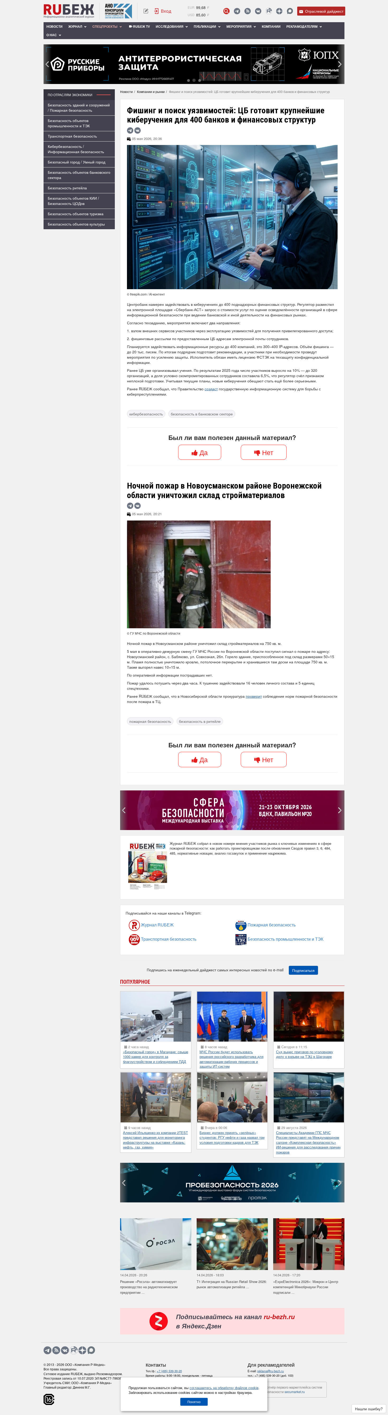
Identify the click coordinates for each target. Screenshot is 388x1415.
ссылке (302, 1000)
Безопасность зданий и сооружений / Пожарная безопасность (79, 107)
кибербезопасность (146, 413)
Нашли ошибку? (369, 1408)
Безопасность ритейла (67, 187)
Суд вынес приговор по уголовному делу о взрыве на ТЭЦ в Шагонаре (304, 1353)
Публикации (205, 26)
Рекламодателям (302, 26)
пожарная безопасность (150, 721)
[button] (188, 80)
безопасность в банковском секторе (202, 413)
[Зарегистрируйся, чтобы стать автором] (146, 11)
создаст (211, 388)
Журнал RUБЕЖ (146, 1223)
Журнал (75, 26)
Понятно (194, 1401)
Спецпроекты (105, 26)
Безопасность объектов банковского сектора (79, 175)
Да (203, 452)
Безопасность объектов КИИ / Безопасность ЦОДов (73, 200)
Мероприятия (239, 26)
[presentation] (47, 64)
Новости (54, 26)
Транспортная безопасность (72, 136)
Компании (271, 26)
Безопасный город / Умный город (76, 162)
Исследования (170, 26)
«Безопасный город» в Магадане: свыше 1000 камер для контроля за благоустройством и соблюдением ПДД (155, 1355)
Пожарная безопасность (257, 1223)
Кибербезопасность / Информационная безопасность (76, 149)
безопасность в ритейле (200, 721)
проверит (254, 696)
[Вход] (163, 11)
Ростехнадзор (141, 1020)
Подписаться (303, 1269)
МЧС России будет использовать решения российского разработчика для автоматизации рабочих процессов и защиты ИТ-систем (231, 1358)
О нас (52, 34)
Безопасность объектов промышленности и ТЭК (69, 123)
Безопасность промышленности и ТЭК (261, 1238)
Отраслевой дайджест (323, 11)
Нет (266, 452)
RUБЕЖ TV (141, 26)
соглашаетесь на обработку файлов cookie (224, 1387)
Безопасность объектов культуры (76, 224)
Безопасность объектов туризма (75, 213)
